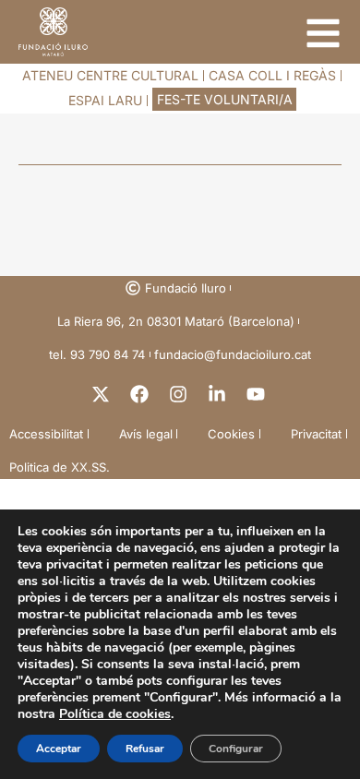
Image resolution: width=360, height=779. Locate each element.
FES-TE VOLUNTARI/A (225, 99)
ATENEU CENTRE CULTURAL (110, 75)
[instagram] (180, 394)
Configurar (236, 748)
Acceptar (58, 748)
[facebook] (141, 394)
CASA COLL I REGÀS (272, 75)
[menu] (323, 33)
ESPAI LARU (105, 100)
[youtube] (257, 394)
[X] (102, 394)
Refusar (145, 748)
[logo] (53, 31)
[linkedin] (219, 394)
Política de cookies (115, 714)
